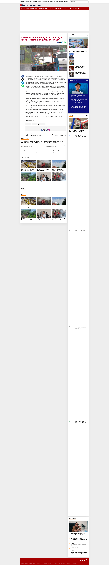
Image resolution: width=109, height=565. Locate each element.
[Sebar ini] (58, 42)
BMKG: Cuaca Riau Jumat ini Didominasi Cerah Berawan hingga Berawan (31, 146)
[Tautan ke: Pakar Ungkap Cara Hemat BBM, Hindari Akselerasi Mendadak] (78, 123)
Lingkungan (23, 42)
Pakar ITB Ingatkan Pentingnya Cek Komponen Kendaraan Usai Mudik (80, 136)
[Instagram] (49, 130)
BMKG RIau (28, 124)
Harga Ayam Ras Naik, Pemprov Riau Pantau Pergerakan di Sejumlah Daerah (28, 170)
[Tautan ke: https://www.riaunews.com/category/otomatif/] (87, 115)
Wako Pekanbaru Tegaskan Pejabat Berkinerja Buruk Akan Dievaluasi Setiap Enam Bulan (79, 534)
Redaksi (45, 563)
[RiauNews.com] (30, 5)
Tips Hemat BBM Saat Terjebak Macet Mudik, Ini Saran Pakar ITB (80, 422)
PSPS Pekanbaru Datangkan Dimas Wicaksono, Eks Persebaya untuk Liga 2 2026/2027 (79, 96)
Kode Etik (68, 563)
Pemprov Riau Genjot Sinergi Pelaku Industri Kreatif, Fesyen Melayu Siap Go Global (34, 134)
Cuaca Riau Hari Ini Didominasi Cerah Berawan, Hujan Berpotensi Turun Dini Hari (31, 153)
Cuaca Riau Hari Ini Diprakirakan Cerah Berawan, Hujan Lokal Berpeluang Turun (54, 146)
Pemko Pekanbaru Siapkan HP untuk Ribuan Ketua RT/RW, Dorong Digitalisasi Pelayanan (81, 54)
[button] (87, 2)
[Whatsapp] (65, 42)
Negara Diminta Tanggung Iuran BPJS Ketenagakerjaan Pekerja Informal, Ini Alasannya (81, 73)
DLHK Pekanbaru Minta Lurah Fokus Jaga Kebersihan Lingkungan (43, 182)
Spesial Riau (28, 42)
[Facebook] (42, 130)
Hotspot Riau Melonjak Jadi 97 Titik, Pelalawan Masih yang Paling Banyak (58, 182)
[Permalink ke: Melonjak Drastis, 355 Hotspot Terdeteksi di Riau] (44, 164)
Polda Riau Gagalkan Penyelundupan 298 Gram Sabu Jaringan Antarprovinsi (56, 134)
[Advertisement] (54, 19)
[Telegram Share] (62, 42)
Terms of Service (51, 563)
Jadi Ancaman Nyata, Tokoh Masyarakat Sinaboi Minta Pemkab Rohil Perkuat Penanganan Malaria (79, 539)
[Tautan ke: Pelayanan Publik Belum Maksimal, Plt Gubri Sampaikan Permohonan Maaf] (71, 68)
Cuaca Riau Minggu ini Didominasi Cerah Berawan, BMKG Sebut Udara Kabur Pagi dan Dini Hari (31, 142)
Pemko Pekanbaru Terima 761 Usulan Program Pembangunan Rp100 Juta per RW (78, 50)
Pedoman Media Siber (60, 563)
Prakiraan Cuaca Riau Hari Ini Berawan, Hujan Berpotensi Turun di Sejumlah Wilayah (53, 149)
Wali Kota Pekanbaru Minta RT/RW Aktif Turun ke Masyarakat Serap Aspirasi (80, 61)
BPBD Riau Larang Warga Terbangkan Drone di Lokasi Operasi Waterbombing (27, 182)
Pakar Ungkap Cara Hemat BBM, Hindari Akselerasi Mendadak (76, 131)
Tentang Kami (39, 563)
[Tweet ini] (60, 42)
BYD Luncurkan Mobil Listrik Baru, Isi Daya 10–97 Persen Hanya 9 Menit (80, 231)
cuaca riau (35, 124)
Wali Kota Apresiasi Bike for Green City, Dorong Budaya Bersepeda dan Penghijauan (79, 110)
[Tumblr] (47, 130)
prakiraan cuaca (41, 124)
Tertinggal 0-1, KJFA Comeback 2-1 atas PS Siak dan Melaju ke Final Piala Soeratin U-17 (79, 103)
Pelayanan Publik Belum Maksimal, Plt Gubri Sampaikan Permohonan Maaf (80, 67)
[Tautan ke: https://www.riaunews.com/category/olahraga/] (87, 81)
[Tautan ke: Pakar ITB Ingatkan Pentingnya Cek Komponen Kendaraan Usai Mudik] (71, 181)
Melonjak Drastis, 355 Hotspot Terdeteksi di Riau (43, 170)
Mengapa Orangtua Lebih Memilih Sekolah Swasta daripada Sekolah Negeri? (78, 544)
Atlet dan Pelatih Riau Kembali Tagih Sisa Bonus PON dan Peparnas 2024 (78, 107)
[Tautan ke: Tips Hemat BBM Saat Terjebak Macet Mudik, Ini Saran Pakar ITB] (71, 467)
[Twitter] (44, 130)
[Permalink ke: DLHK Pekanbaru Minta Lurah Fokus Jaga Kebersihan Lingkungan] (44, 176)
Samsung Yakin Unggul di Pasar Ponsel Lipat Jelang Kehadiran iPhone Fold (79, 553)
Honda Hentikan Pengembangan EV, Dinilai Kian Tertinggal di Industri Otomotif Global (80, 326)
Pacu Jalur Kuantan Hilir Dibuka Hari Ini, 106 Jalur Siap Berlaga (79, 100)
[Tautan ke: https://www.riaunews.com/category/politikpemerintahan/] (87, 35)
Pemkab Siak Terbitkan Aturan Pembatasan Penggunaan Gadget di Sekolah (78, 548)
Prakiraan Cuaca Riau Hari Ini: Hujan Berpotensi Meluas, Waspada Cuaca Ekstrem (31, 149)
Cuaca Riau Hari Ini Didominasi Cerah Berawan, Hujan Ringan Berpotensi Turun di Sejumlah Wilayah (55, 153)
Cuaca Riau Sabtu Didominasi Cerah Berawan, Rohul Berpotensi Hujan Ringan (53, 142)
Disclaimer (74, 563)
